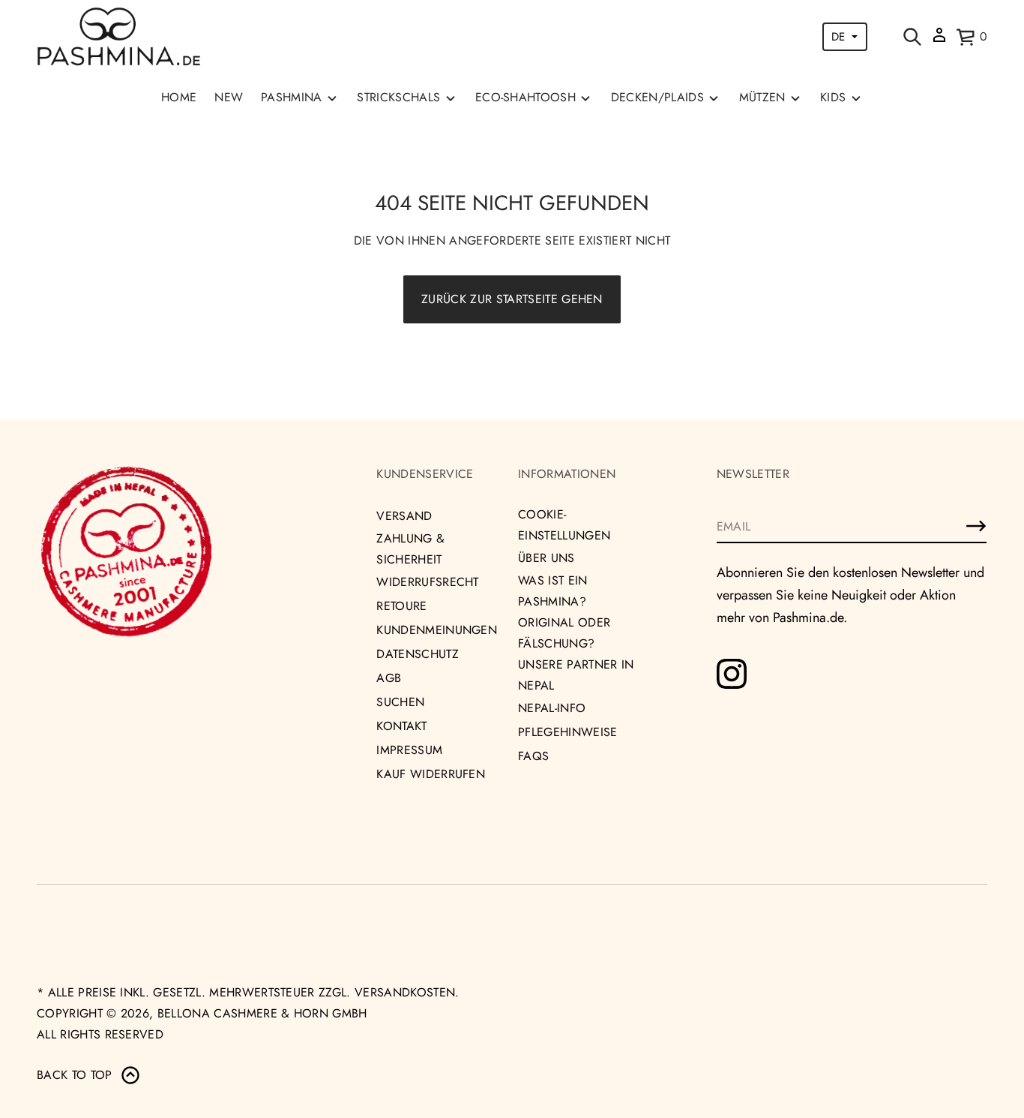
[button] (912, 36)
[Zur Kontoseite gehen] (939, 40)
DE (838, 37)
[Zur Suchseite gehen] (912, 36)
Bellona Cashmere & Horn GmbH (262, 1013)
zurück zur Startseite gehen (512, 299)
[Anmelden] (976, 525)
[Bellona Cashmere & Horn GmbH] (119, 37)
